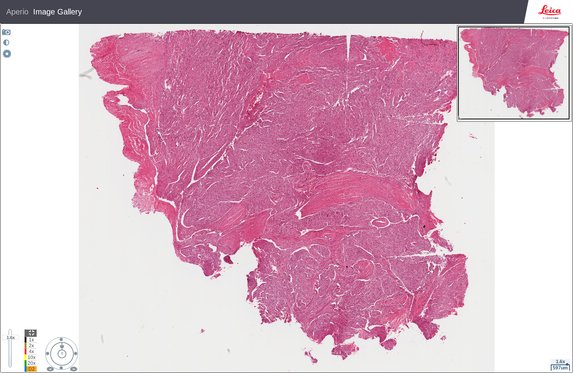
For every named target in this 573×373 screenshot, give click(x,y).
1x (31, 340)
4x (31, 351)
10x (31, 357)
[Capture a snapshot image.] (6, 32)
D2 (31, 369)
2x (31, 345)
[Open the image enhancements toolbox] (6, 42)
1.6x (11, 337)
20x (31, 363)
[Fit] (31, 333)
